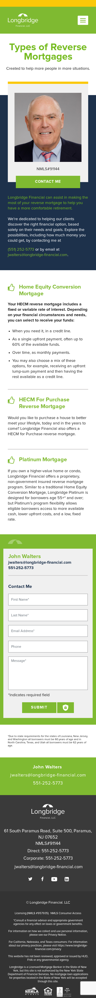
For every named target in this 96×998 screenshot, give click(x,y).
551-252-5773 (21, 568)
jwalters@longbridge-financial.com (37, 255)
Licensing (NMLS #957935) (32, 913)
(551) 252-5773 (21, 250)
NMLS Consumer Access (65, 913)
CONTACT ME (48, 182)
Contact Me (20, 586)
